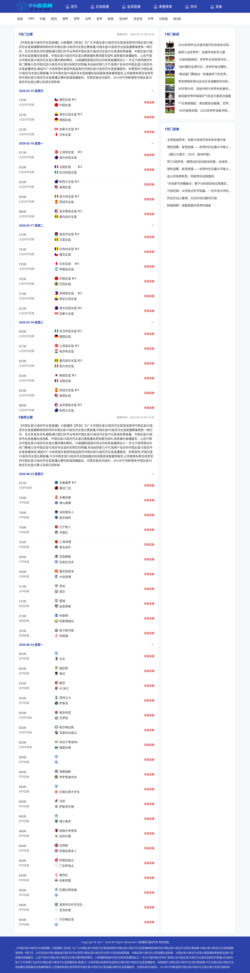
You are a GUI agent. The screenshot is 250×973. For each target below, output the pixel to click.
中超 (43, 19)
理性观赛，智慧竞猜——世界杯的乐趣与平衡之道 (199, 147)
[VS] (57, 759)
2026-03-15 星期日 (31, 91)
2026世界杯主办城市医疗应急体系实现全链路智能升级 (204, 45)
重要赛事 (165, 6)
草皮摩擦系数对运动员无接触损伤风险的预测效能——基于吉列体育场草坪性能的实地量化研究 (204, 81)
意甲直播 (24, 658)
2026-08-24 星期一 (31, 645)
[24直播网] (33, 6)
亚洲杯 (123, 19)
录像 (218, 6)
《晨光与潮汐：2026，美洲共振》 (189, 154)
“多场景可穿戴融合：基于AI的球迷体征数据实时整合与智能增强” (199, 184)
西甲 (77, 19)
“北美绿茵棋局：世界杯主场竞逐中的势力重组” (204, 59)
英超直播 (24, 606)
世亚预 (137, 19)
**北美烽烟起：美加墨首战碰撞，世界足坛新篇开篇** (204, 103)
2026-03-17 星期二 (31, 225)
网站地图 (164, 942)
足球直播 (102, 6)
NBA (31, 18)
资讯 (193, 6)
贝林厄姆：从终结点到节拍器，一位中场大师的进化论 (199, 191)
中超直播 (24, 532)
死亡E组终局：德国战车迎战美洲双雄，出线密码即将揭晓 (199, 162)
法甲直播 (24, 591)
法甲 (88, 19)
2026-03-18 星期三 (31, 322)
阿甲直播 (24, 762)
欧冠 (54, 19)
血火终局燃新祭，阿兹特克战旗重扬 (190, 176)
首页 (74, 6)
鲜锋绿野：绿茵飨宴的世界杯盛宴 (189, 205)
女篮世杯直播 (26, 104)
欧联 (111, 19)
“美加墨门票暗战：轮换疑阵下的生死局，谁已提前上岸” (204, 74)
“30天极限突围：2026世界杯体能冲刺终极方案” (204, 111)
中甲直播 (24, 502)
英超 (20, 19)
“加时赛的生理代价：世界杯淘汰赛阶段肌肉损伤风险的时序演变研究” (204, 67)
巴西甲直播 (25, 487)
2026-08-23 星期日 (31, 474)
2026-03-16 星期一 (31, 143)
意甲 (99, 19)
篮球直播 (133, 6)
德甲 (65, 19)
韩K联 (177, 19)
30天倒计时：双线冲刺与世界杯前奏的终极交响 (204, 89)
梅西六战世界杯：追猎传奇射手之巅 (201, 52)
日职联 (163, 19)
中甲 (151, 19)
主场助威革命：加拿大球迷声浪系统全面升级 (196, 140)
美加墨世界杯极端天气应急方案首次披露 (204, 96)
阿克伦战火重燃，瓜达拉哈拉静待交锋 (192, 198)
